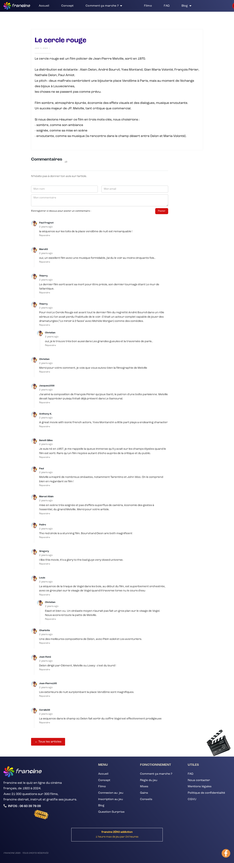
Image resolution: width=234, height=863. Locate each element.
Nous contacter (199, 780)
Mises (144, 786)
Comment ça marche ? (156, 773)
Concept (104, 780)
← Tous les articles (48, 741)
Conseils (146, 799)
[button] (108, 6)
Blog (101, 805)
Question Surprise (111, 812)
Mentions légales (200, 786)
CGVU (192, 799)
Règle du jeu (148, 780)
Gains (144, 792)
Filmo (102, 786)
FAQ (190, 773)
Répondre (44, 235)
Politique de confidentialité (206, 792)
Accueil (103, 773)
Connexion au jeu (110, 792)
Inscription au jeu (110, 799)
